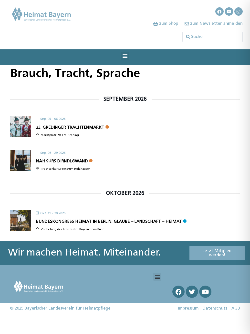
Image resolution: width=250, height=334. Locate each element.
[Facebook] (219, 11)
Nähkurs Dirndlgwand (62, 161)
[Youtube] (229, 11)
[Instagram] (238, 11)
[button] (125, 56)
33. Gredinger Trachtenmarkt (70, 127)
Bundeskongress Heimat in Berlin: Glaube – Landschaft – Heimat (109, 222)
